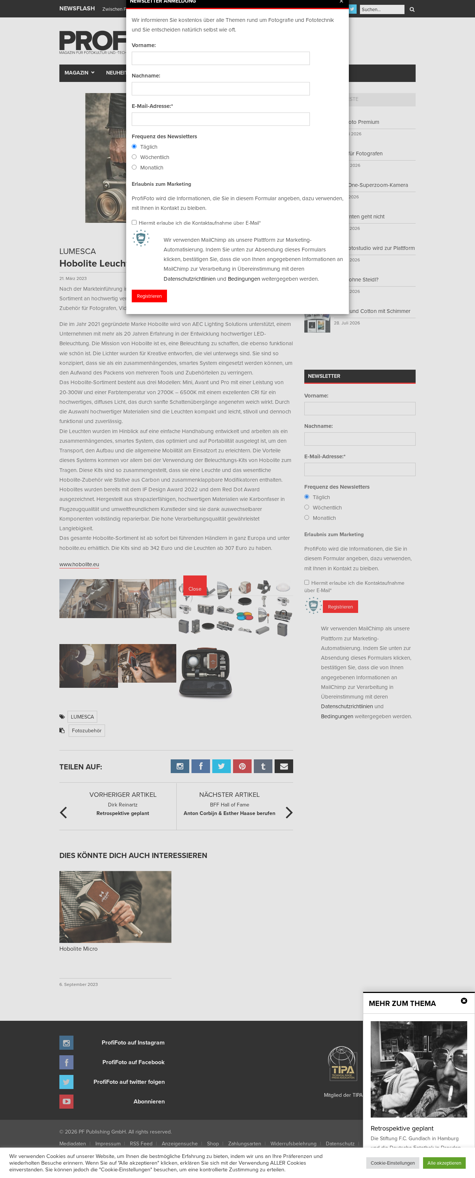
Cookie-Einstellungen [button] (393, 1162)
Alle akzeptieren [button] (444, 1162)
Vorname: (144, 45)
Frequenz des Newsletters (164, 136)
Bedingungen (244, 279)
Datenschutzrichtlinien (190, 279)
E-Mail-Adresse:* (152, 106)
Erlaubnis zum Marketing (161, 184)
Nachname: (146, 76)
